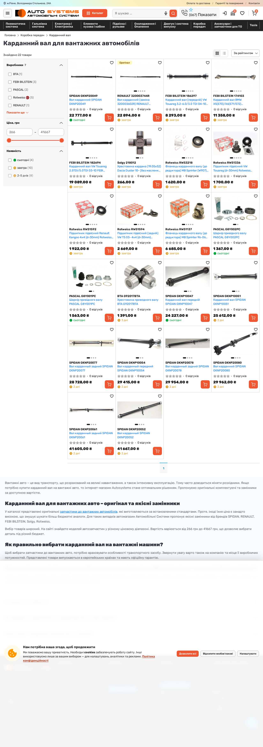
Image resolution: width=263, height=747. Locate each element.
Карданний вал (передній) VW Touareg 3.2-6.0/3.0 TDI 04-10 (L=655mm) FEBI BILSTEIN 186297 (186, 102)
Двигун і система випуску (176, 25)
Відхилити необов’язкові (218, 653)
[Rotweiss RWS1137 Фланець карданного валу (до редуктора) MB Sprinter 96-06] (187, 210)
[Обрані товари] (243, 13)
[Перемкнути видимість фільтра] (61, 65)
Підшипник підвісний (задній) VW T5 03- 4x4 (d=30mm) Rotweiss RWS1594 (137, 235)
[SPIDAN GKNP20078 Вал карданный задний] (187, 343)
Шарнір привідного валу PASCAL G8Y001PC (86, 302)
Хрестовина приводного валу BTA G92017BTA (137, 302)
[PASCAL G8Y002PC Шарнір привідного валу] (235, 210)
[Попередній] (121, 76)
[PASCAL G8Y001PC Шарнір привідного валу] (91, 277)
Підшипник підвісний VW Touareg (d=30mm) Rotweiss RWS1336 (231, 168)
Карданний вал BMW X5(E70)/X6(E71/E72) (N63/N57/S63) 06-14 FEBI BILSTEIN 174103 (231, 102)
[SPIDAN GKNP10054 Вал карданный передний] (139, 343)
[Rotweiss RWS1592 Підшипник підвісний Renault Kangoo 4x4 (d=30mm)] (91, 210)
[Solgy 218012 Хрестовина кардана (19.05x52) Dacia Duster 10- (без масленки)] (139, 143)
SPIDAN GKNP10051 (227, 296)
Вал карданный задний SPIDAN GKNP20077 (91, 368)
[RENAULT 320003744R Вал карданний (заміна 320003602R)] (139, 77)
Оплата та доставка (198, 3)
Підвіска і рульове (119, 25)
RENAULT (21, 105)
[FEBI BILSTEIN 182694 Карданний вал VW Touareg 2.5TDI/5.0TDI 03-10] (91, 143)
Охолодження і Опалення (145, 25)
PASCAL (20, 89)
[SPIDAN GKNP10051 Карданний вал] (235, 277)
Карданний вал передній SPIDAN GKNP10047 (182, 302)
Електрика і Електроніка (64, 25)
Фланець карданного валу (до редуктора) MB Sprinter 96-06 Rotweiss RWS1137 (186, 235)
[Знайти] (173, 13)
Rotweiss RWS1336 (226, 162)
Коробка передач (199, 25)
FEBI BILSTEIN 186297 (181, 96)
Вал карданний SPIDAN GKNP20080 (229, 368)
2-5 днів (25, 175)
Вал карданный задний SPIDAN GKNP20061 (91, 435)
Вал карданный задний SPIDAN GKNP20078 (187, 368)
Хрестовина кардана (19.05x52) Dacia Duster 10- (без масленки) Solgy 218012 (139, 168)
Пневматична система (15, 25)
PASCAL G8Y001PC (82, 296)
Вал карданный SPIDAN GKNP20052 (133, 435)
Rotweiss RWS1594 (130, 229)
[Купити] (109, 117)
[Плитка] (217, 53)
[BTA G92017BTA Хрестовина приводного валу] (139, 277)
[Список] (224, 53)
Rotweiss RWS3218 (179, 162)
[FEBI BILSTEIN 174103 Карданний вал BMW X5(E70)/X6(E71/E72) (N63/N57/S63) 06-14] (235, 77)
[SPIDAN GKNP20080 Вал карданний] (235, 343)
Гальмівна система (39, 25)
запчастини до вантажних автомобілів (88, 511)
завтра (25, 168)
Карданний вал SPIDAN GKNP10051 (229, 302)
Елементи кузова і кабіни (94, 25)
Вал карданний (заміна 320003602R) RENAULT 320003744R (133, 102)
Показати (202, 14)
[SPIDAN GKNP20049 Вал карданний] (91, 77)
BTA (17, 74)
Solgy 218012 (126, 162)
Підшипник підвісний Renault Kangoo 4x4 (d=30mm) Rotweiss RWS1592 (90, 235)
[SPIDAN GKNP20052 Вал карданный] (139, 410)
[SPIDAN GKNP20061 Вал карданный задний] (91, 410)
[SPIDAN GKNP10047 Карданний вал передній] (187, 277)
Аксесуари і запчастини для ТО (228, 25)
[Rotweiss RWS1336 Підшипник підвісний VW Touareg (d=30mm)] (235, 143)
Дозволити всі (187, 653)
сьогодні (25, 160)
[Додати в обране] (111, 62)
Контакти (254, 3)
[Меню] (7, 13)
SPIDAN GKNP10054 (131, 362)
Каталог (97, 13)
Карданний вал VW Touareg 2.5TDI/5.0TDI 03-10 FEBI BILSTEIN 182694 (88, 168)
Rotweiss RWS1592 (82, 229)
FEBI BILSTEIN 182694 (85, 162)
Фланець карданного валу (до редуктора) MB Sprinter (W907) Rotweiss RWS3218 (186, 168)
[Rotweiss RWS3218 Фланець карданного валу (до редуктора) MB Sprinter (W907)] (187, 143)
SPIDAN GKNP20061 (83, 429)
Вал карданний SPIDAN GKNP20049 (85, 102)
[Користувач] (224, 13)
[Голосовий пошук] (166, 13)
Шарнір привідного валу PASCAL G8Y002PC (230, 235)
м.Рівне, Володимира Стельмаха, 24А (29, 3)
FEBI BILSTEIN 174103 (228, 96)
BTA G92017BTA (128, 296)
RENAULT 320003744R (133, 96)
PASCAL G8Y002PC (226, 229)
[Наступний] (158, 76)
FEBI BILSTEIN (24, 82)
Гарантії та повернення (229, 3)
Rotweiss (23, 97)
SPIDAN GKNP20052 (131, 429)
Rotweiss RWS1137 (178, 229)
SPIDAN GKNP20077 (83, 362)
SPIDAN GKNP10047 (179, 296)
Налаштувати (248, 653)
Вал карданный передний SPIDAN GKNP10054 (135, 368)
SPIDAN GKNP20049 (83, 96)
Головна (10, 35)
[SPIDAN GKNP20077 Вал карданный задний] (91, 343)
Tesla (253, 25)
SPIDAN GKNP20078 (179, 362)
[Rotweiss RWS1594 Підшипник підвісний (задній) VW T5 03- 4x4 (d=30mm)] (139, 210)
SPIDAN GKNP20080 (227, 362)
